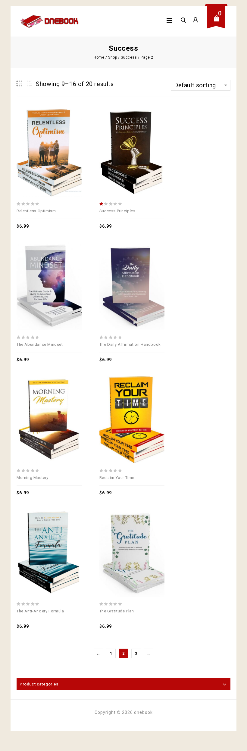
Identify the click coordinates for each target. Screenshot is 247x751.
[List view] (29, 83)
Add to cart (49, 138)
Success (129, 57)
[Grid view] (20, 83)
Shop (112, 57)
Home (99, 57)
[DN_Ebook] (50, 21)
